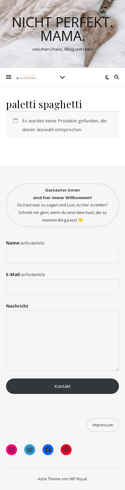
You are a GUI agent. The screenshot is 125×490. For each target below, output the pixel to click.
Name (25, 243)
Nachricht (17, 306)
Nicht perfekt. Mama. (62, 28)
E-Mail (25, 274)
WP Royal (78, 479)
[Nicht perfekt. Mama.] (27, 77)
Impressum (103, 425)
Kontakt (62, 386)
